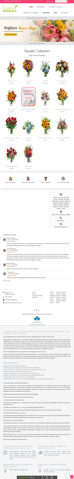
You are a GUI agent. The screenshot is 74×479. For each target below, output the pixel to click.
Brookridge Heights (19, 453)
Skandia (52, 471)
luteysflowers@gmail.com (11, 299)
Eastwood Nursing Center (22, 455)
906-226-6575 (8, 296)
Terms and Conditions (37, 295)
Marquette (67, 469)
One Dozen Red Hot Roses (11, 138)
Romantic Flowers (8, 369)
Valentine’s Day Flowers (9, 373)
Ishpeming (61, 469)
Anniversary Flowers (8, 367)
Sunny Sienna (11, 109)
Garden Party (28, 166)
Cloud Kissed (45, 109)
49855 (11, 469)
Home (31, 7)
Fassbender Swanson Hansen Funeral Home (57, 451)
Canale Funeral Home (50, 453)
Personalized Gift (7, 378)
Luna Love (45, 81)
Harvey (56, 469)
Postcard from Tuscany (62, 109)
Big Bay (46, 469)
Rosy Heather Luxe (62, 81)
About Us (34, 294)
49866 (14, 469)
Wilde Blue (28, 138)
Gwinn (51, 469)
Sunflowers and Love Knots (45, 138)
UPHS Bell (23, 451)
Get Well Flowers (7, 377)
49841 (26, 469)
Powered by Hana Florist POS (37, 324)
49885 (22, 469)
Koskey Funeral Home (53, 455)
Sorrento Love (11, 81)
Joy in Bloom (28, 81)
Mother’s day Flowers (9, 371)
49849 (18, 469)
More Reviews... (7, 280)
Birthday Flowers (7, 365)
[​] (37, 31)
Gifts (55, 13)
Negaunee (46, 471)
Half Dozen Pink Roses (62, 138)
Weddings (46, 13)
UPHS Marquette (14, 451)
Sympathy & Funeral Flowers (10, 375)
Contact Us (35, 297)
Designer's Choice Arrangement (28, 109)
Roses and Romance (11, 166)
